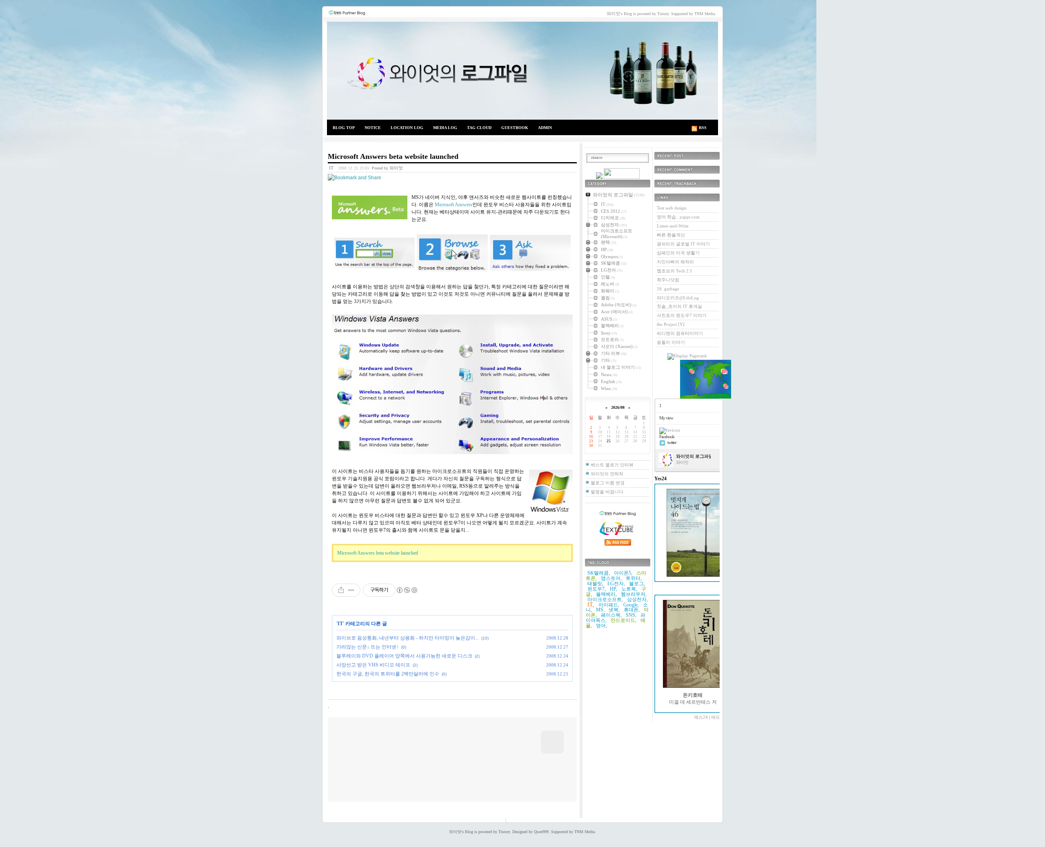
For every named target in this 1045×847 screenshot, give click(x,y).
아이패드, (608, 605)
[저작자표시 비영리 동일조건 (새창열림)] (407, 590)
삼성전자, (637, 599)
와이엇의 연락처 (607, 473)
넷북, (614, 610)
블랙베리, (606, 594)
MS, (600, 610)
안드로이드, (623, 620)
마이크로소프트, (605, 599)
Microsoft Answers (453, 204)
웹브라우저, (634, 594)
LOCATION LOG (407, 127)
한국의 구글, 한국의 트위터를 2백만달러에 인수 (387, 674)
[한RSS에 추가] (599, 177)
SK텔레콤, (598, 573)
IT (331, 167)
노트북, (629, 589)
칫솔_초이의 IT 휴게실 (679, 306)
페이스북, (611, 615)
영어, (601, 626)
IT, (590, 605)
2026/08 (618, 407)
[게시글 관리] (351, 590)
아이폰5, (623, 573)
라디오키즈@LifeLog (678, 297)
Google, (631, 605)
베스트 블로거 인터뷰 (612, 464)
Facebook (666, 436)
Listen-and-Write (673, 225)
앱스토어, (611, 578)
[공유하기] (341, 590)
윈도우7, (596, 589)
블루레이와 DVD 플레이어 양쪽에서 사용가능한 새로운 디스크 (404, 656)
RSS (703, 127)
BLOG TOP (344, 127)
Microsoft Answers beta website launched (393, 156)
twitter (671, 442)
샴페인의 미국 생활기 (678, 252)
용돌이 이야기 (671, 342)
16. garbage (668, 288)
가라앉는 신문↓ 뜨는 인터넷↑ (367, 647)
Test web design (672, 207)
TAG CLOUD (479, 127)
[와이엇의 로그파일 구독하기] (622, 177)
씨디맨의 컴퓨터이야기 (680, 333)
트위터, (634, 578)
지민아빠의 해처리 (675, 261)
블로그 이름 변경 (608, 482)
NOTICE (373, 127)
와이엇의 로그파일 (522, 71)
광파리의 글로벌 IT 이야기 (683, 243)
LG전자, (616, 583)
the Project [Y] (671, 324)
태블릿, (595, 583)
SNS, (631, 615)
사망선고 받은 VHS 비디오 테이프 (373, 665)
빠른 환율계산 (671, 234)
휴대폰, (632, 610)
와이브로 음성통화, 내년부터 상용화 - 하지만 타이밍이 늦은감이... (407, 638)
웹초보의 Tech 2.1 (674, 270)
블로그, (637, 583)
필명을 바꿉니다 (607, 491)
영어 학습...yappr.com (678, 216)
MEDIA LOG (445, 127)
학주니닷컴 (668, 279)
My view (666, 417)
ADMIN (545, 127)
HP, (613, 589)
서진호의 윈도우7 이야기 (682, 315)
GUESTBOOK (514, 127)
